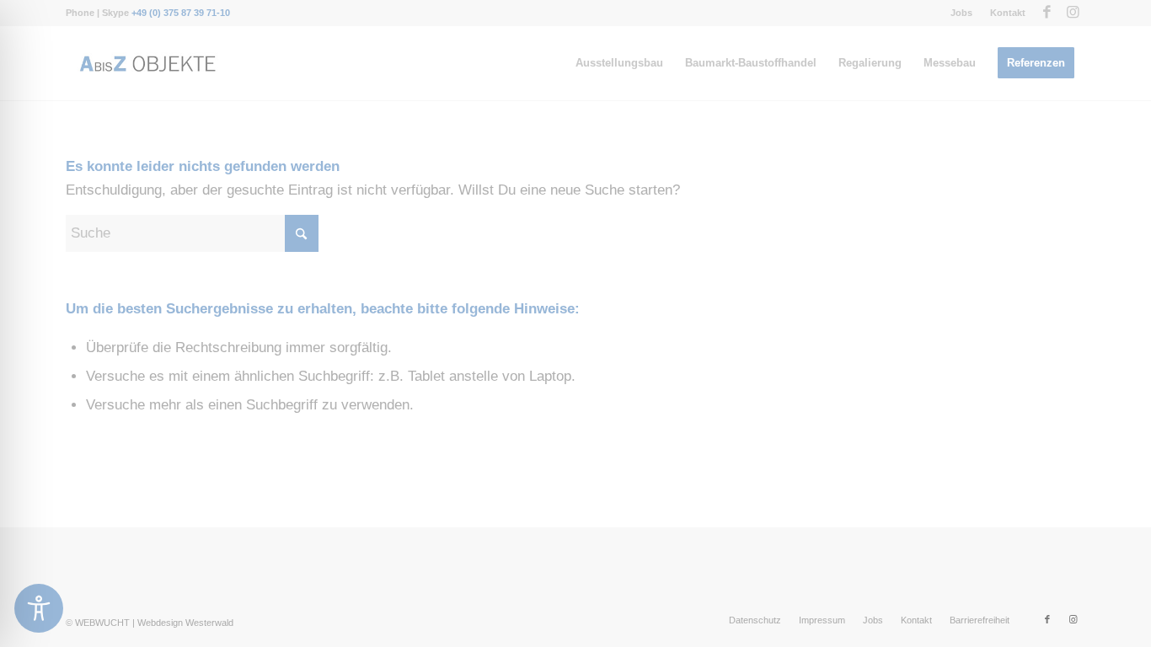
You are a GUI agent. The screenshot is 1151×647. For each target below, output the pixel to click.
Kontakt (1007, 13)
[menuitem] (962, 12)
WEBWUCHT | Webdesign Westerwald (154, 623)
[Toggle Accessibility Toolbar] (39, 608)
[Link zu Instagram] (1072, 12)
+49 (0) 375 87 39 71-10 (180, 13)
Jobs (961, 13)
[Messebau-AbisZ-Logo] (147, 63)
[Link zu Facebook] (1047, 12)
